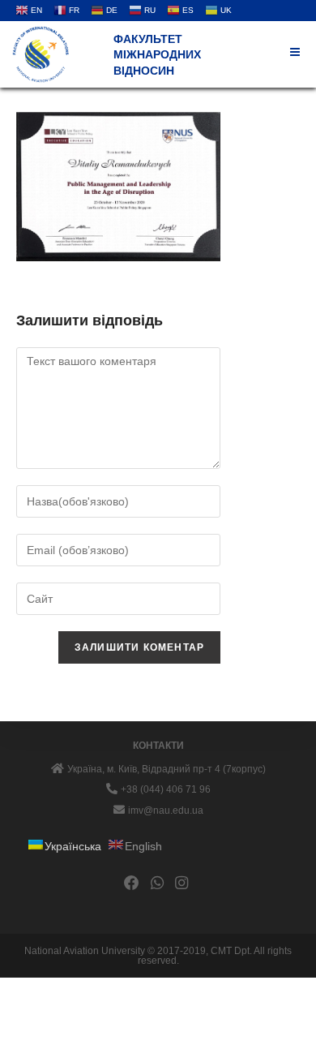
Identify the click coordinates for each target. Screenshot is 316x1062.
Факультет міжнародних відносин (157, 54)
